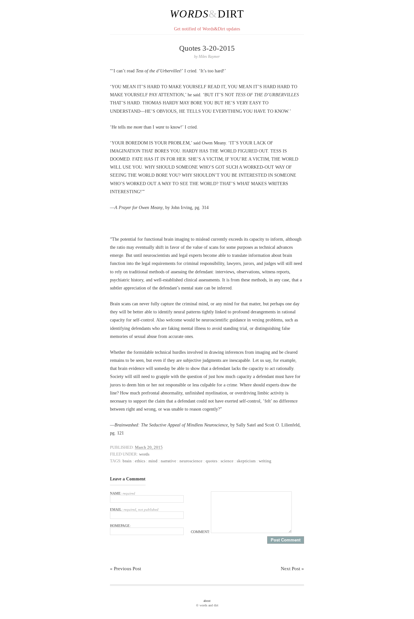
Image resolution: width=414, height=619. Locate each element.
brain (127, 460)
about (207, 601)
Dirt (231, 14)
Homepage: (120, 526)
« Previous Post (125, 568)
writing (265, 460)
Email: (134, 509)
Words (189, 14)
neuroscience (191, 460)
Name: (122, 493)
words (144, 454)
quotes (211, 460)
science (227, 460)
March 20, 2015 (149, 447)
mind (153, 460)
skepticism (246, 460)
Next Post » (292, 568)
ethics (140, 460)
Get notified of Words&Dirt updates (207, 28)
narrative (168, 460)
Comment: (201, 532)
